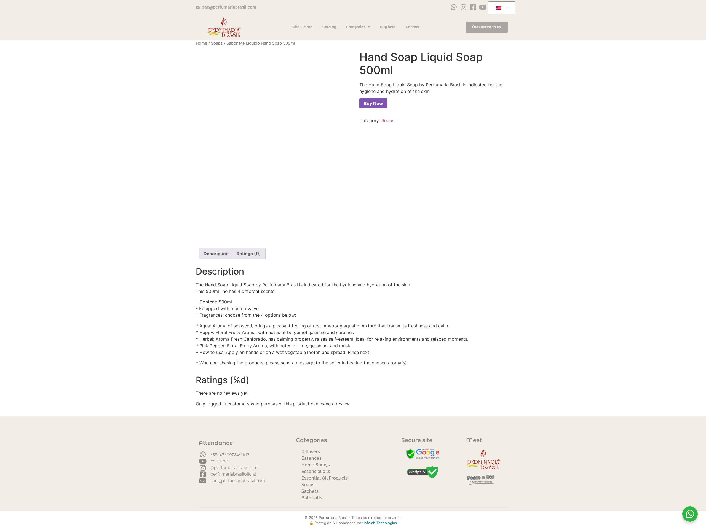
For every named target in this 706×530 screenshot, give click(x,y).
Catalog (329, 27)
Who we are (301, 27)
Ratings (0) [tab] (249, 253)
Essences (311, 458)
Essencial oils (315, 471)
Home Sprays (315, 464)
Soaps (217, 43)
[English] (501, 8)
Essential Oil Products (324, 478)
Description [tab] (216, 253)
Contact (412, 27)
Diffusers (310, 451)
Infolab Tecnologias (380, 523)
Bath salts (311, 498)
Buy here (388, 27)
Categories (355, 27)
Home (201, 43)
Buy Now (373, 103)
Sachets (310, 491)
